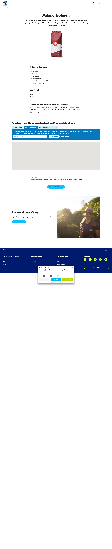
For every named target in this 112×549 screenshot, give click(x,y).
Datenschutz (61, 261)
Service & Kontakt (36, 256)
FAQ (32, 258)
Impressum (60, 258)
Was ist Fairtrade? (14, 3)
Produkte (23, 3)
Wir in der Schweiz (8, 258)
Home (4, 7)
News (5, 261)
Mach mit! (42, 3)
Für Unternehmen (33, 3)
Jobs (5, 264)
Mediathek (33, 261)
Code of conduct (61, 264)
